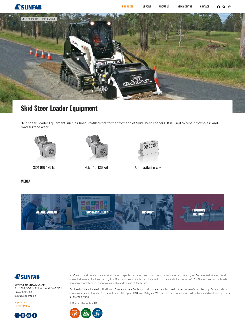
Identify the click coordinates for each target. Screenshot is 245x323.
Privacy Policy (22, 306)
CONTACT (204, 6)
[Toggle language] (229, 6)
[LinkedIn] (17, 315)
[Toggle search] (223, 7)
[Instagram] (23, 315)
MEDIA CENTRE (185, 6)
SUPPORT (146, 6)
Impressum (20, 302)
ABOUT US (164, 6)
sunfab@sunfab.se (25, 295)
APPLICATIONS (48, 19)
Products (127, 6)
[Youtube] (29, 315)
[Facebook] (34, 315)
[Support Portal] (219, 6)
